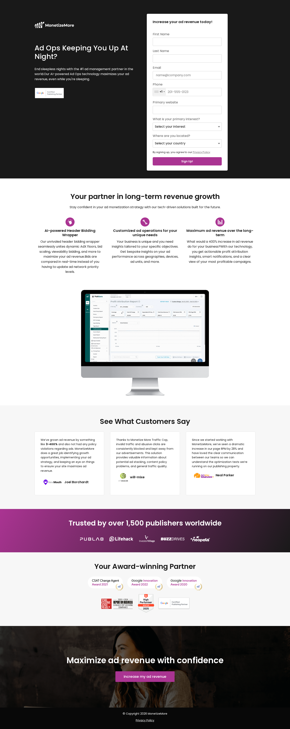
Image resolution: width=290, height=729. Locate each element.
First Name (161, 34)
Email (157, 68)
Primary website (165, 102)
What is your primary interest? (176, 119)
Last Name (161, 51)
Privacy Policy (201, 152)
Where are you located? (171, 136)
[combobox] (159, 92)
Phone (158, 84)
